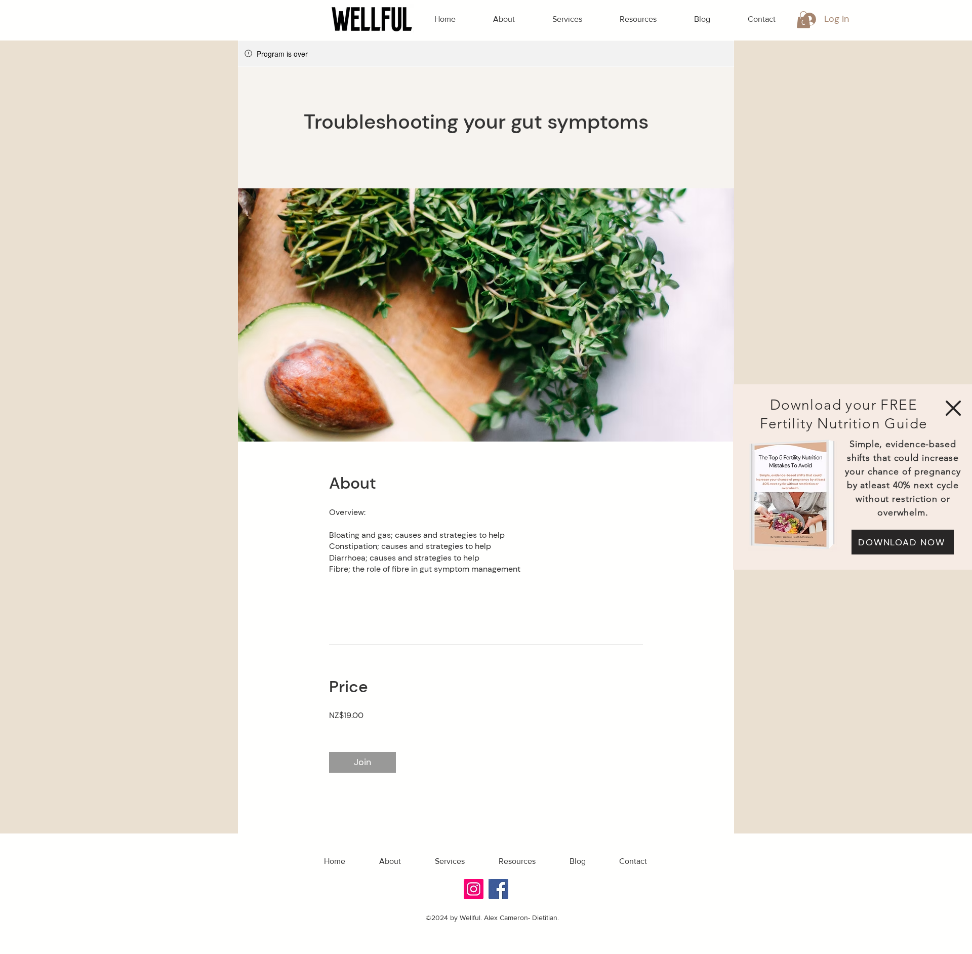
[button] (953, 408)
